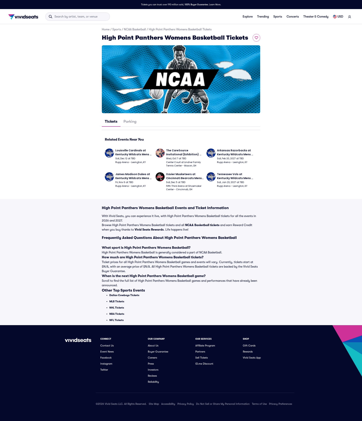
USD (340, 16)
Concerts (293, 16)
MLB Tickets (116, 301)
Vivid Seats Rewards (149, 229)
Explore (248, 16)
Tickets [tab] (111, 121)
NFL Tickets (116, 320)
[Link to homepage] (24, 17)
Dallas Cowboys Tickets (124, 295)
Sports (277, 16)
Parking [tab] (130, 121)
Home (106, 29)
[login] (349, 16)
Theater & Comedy (315, 16)
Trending (263, 16)
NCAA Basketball (135, 29)
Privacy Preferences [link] (280, 403)
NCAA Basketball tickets (202, 225)
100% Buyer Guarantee (196, 4)
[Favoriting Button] (256, 38)
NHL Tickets (116, 307)
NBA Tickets (116, 313)
